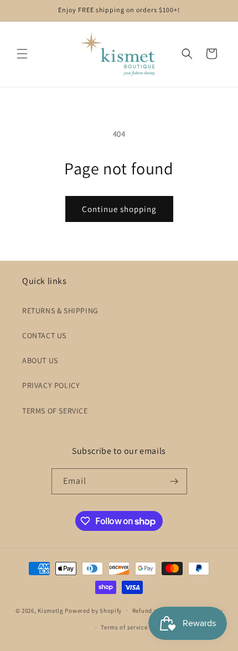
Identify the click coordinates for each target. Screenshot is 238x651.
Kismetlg (51, 610)
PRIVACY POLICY (51, 385)
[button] (22, 54)
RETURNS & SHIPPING (60, 311)
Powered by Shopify (93, 610)
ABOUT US (40, 360)
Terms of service (124, 627)
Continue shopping (119, 209)
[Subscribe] (174, 481)
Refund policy (152, 610)
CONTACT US (44, 335)
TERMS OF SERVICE (55, 411)
